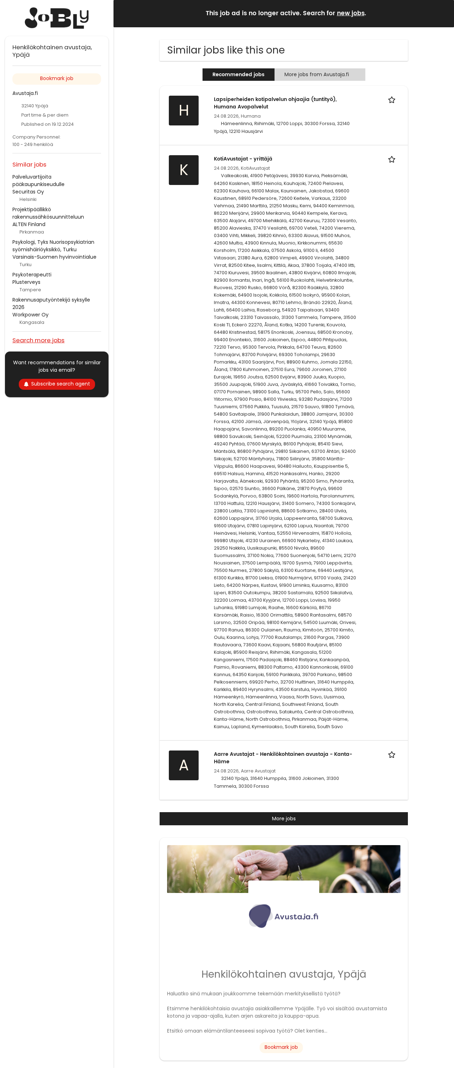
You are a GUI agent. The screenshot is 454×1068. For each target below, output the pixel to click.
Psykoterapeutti (31, 274)
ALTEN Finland (28, 224)
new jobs (351, 13)
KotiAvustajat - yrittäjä (243, 159)
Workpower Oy (30, 314)
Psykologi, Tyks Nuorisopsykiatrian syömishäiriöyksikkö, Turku (53, 245)
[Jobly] (57, 18)
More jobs (284, 818)
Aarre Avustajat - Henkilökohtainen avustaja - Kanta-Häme (283, 758)
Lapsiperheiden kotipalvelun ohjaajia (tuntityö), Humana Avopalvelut (275, 103)
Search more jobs (38, 340)
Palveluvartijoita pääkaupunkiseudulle (38, 180)
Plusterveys (26, 282)
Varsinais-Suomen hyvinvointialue (54, 256)
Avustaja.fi (25, 93)
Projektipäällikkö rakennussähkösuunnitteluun (48, 213)
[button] (443, 13)
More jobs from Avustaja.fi (316, 74)
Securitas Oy (28, 191)
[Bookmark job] (393, 99)
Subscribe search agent (60, 383)
